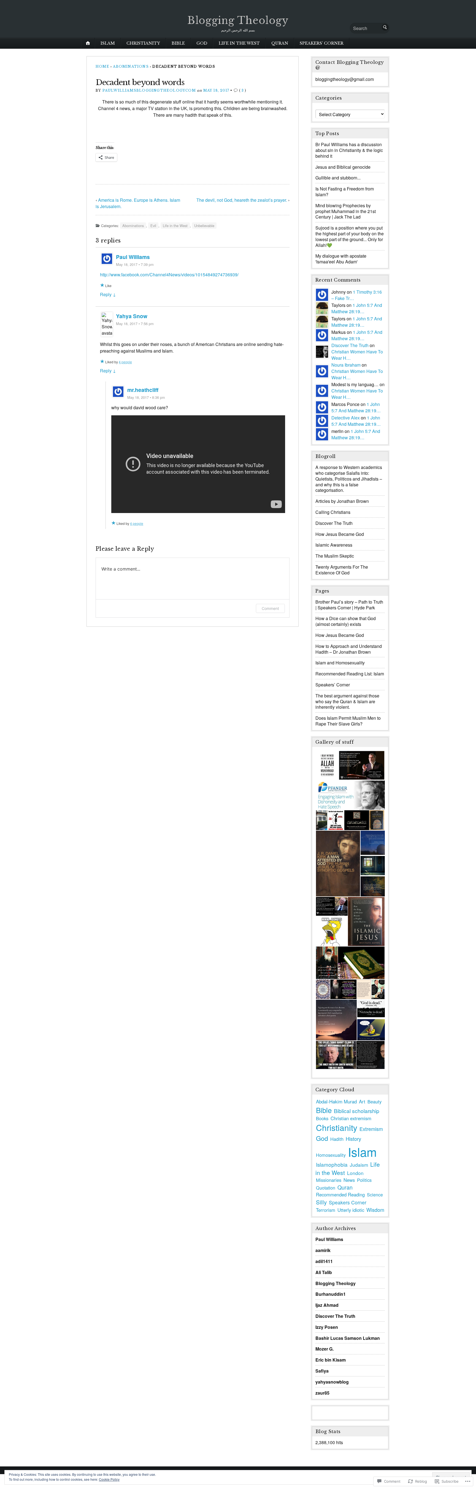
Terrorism (325, 1210)
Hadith (337, 1139)
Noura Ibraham (346, 365)
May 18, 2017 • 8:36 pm (146, 397)
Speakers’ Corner (322, 43)
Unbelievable (204, 225)
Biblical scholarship (356, 1111)
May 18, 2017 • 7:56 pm (135, 323)
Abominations (130, 66)
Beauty (374, 1101)
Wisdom (375, 1209)
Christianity (143, 43)
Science (375, 1194)
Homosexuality (331, 1155)
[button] (326, 765)
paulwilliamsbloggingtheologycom (149, 90)
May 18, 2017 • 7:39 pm (135, 264)
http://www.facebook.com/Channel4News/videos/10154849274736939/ (169, 274)
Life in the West (239, 43)
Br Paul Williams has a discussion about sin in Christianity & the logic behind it (349, 150)
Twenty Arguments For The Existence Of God (341, 570)
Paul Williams (133, 257)
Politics (364, 1180)
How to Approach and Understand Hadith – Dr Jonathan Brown (348, 649)
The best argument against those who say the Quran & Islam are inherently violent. (347, 701)
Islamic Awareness (333, 545)
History (353, 1138)
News (349, 1180)
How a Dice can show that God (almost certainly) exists (345, 621)
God (201, 43)
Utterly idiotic (350, 1210)
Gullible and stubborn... (338, 177)
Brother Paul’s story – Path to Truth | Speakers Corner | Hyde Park (349, 605)
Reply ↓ (108, 294)
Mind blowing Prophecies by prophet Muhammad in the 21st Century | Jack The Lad (345, 211)
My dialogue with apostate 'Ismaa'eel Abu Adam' (340, 259)
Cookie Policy (109, 1479)
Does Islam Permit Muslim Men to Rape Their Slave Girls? (348, 721)
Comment (270, 608)
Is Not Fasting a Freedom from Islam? (344, 192)
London (355, 1172)
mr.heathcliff (142, 390)
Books (322, 1118)
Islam (108, 43)
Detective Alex (345, 417)
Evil (153, 225)
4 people (125, 361)
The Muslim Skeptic (334, 556)
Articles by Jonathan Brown (342, 501)
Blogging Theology (238, 20)
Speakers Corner (347, 1202)
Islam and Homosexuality (340, 662)
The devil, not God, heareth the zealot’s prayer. (241, 200)
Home (102, 66)
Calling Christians (332, 512)
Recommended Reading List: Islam (349, 673)
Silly (321, 1202)
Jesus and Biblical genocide (342, 167)
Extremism (371, 1128)
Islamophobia (332, 1164)
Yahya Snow (131, 316)
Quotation (325, 1187)
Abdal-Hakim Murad (336, 1101)
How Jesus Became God (339, 534)
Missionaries (328, 1180)
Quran (279, 43)
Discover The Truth (350, 345)
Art (362, 1101)
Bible (178, 43)
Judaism (359, 1164)
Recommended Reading (340, 1194)
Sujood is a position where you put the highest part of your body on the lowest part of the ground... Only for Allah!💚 (349, 236)
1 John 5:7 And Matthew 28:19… (356, 308)
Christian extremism (351, 1118)
